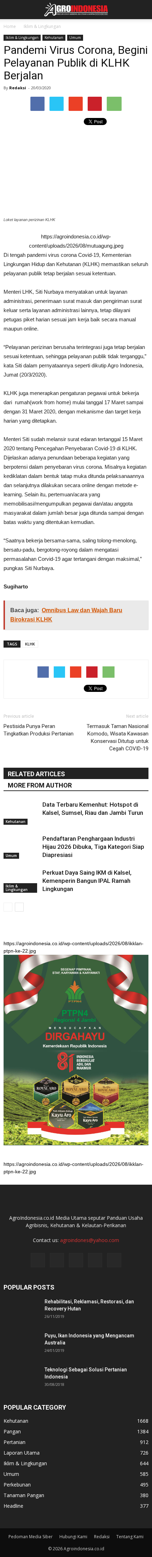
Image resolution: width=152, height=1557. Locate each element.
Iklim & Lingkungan (22, 37)
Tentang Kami (130, 1537)
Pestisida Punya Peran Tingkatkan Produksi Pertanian (39, 730)
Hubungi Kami (73, 1537)
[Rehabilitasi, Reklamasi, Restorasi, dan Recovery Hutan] (21, 1310)
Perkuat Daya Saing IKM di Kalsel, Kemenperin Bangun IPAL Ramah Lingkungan (86, 880)
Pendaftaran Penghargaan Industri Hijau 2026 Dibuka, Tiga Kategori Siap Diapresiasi (93, 846)
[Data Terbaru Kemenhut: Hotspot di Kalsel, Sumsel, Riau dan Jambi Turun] (21, 813)
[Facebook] (38, 1260)
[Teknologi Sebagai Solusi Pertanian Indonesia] (21, 1378)
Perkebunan (17, 1484)
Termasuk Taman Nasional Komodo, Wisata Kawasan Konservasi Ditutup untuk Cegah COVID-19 (117, 737)
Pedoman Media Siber (30, 1537)
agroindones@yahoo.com (89, 1240)
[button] (142, 9)
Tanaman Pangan (24, 1495)
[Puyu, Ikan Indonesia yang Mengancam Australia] (21, 1344)
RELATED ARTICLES (36, 774)
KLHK (30, 644)
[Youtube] (114, 1260)
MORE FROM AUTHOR (40, 785)
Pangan (12, 1431)
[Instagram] (57, 1260)
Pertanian (14, 1442)
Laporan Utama (22, 1452)
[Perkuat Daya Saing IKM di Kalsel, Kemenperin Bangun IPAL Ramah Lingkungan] (21, 881)
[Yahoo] (95, 1260)
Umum (75, 37)
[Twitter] (76, 1260)
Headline (13, 1505)
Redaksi (17, 87)
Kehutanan (54, 37)
